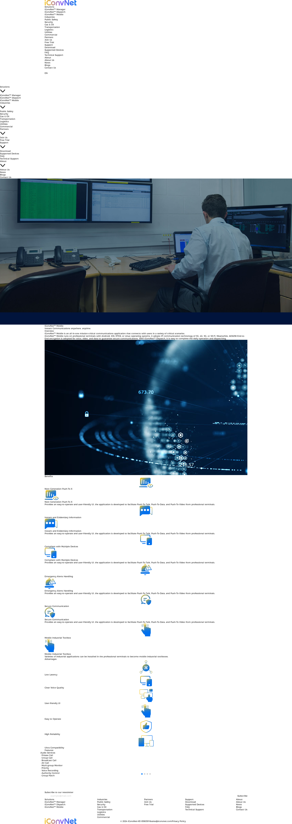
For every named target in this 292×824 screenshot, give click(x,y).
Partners (49, 37)
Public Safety (51, 19)
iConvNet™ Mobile (54, 14)
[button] (142, 774)
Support (49, 45)
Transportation (52, 27)
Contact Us (50, 67)
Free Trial (49, 42)
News (47, 62)
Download (50, 47)
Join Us (48, 40)
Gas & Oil (49, 24)
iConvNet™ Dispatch (55, 12)
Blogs (47, 65)
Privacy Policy (179, 821)
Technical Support (54, 55)
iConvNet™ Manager (55, 9)
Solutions (49, 7)
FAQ (47, 52)
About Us (49, 60)
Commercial (51, 34)
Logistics (49, 29)
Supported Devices (54, 50)
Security (49, 22)
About (48, 57)
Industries (50, 17)
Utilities (48, 32)
